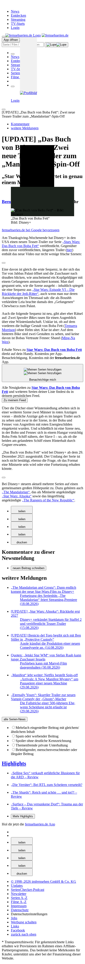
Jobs (14, 918)
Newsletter (18, 894)
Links (15, 926)
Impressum (19, 906)
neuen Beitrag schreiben (28, 568)
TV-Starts (18, 23)
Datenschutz (20, 910)
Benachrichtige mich (42, 379)
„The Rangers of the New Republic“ (48, 500)
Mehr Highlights (23, 816)
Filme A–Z (19, 77)
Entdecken (18, 15)
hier (69, 250)
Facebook (18, 930)
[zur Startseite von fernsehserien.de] (23, 35)
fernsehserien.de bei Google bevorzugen (30, 230)
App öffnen (11, 40)
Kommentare (20, 124)
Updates (17, 886)
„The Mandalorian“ (16, 492)
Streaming (18, 19)
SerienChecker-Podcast (27, 890)
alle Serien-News (15, 719)
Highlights (14, 763)
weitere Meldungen (25, 128)
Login (15, 28)
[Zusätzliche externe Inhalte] (3, 263)
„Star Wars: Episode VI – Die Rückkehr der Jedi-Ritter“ (38, 292)
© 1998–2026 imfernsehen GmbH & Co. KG (43, 881)
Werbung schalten (23, 922)
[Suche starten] (56, 44)
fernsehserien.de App (40, 824)
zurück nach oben (23, 934)
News (15, 11)
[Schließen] (3, 109)
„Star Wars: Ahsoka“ (17, 496)
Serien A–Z (19, 73)
